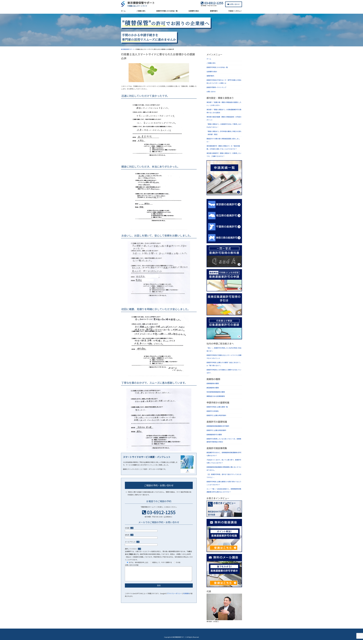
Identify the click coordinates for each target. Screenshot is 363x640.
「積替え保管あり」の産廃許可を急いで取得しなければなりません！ (224, 125)
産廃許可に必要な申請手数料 (216, 415)
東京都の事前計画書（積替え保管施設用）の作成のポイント (224, 118)
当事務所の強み (193, 11)
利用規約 (186, 593)
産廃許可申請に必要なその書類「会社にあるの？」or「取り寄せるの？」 (224, 364)
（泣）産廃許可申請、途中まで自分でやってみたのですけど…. (224, 475)
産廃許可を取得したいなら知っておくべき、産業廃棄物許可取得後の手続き (224, 440)
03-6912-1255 (161, 512)
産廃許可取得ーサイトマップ (216, 87)
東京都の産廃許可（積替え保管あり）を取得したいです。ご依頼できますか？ (224, 154)
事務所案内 (214, 11)
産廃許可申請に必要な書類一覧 (217, 407)
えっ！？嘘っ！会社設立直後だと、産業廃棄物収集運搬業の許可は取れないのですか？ (224, 490)
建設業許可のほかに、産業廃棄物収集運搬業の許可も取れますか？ (224, 454)
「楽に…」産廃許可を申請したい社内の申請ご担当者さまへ (224, 349)
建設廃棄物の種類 (213, 388)
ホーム (123, 11)
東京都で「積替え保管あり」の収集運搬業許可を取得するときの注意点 (224, 111)
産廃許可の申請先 (213, 411)
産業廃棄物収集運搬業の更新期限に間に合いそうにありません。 (224, 468)
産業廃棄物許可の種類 (214, 434)
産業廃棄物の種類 (213, 383)
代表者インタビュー (235, 11)
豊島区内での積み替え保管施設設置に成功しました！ (223, 140)
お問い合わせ (234, 4)
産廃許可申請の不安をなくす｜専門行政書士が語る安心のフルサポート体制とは (224, 81)
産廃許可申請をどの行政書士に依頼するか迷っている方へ (224, 371)
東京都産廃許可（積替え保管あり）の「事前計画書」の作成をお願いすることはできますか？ (223, 147)
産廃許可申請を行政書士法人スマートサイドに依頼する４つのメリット (224, 356)
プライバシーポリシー (174, 593)
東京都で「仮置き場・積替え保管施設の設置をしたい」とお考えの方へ (224, 103)
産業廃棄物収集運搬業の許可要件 (218, 426)
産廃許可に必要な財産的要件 (216, 430)
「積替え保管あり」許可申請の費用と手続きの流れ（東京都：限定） (224, 132)
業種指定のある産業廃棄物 (216, 396)
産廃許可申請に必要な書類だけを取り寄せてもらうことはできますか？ (224, 483)
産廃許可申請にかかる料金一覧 (167, 11)
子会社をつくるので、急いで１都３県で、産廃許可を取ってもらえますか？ (224, 461)
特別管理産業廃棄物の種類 (216, 392)
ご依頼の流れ (140, 11)
